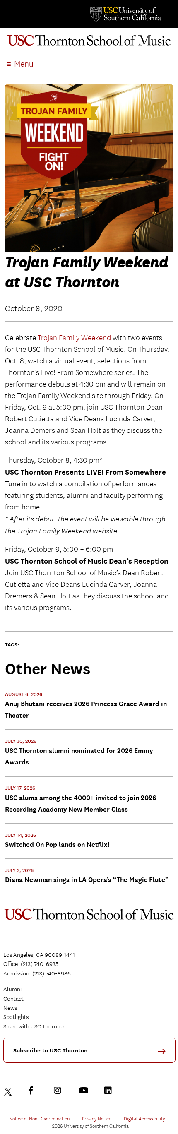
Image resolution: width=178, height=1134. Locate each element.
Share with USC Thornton (34, 1026)
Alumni (12, 989)
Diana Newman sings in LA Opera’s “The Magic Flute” (86, 879)
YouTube (85, 1090)
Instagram (59, 1090)
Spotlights (16, 1017)
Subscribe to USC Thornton (50, 1051)
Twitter (9, 1090)
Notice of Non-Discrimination (39, 1118)
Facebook (34, 1090)
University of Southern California (125, 14)
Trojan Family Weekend (74, 338)
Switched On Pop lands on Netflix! (57, 844)
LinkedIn (110, 1090)
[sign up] (164, 1054)
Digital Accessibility (144, 1118)
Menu (24, 64)
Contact (13, 998)
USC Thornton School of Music (89, 43)
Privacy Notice (96, 1118)
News (10, 1007)
